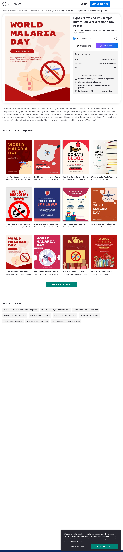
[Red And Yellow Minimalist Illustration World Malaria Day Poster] (76, 252)
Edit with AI (109, 46)
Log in (84, 4)
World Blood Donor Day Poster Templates (20, 310)
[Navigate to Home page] (13, 4)
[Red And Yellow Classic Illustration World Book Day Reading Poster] (104, 252)
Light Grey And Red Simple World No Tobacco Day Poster (19, 224)
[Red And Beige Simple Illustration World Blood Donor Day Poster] (76, 157)
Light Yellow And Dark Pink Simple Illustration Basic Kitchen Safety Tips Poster (76, 224)
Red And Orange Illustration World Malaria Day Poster (19, 177)
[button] (84, 45)
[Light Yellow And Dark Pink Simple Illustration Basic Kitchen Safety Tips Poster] (76, 204)
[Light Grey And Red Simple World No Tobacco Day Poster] (19, 204)
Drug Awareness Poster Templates (66, 321)
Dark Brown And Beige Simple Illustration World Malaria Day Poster (104, 224)
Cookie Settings (77, 546)
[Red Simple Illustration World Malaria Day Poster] (47, 157)
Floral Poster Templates (13, 321)
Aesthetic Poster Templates (65, 315)
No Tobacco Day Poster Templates (55, 310)
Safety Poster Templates (40, 315)
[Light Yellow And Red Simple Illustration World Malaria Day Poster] (19, 252)
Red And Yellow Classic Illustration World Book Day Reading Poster (104, 272)
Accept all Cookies (105, 546)
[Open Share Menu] (115, 38)
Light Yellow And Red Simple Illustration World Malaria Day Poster (19, 272)
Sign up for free (100, 4)
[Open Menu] (118, 3)
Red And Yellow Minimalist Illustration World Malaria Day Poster (76, 272)
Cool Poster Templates (89, 315)
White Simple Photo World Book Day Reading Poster (104, 177)
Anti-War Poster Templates (37, 321)
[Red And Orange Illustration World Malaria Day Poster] (19, 157)
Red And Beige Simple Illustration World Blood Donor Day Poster (76, 177)
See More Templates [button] (61, 284)
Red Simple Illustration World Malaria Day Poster (47, 177)
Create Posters (15, 11)
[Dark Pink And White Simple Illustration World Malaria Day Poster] (47, 252)
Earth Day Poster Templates (15, 315)
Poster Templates (30, 11)
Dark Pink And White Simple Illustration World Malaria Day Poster (47, 272)
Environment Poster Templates (86, 310)
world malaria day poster (49, 11)
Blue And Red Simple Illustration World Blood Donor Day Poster (47, 224)
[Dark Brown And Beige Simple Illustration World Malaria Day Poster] (104, 204)
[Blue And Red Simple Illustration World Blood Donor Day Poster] (47, 204)
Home (5, 11)
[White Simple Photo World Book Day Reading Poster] (104, 157)
